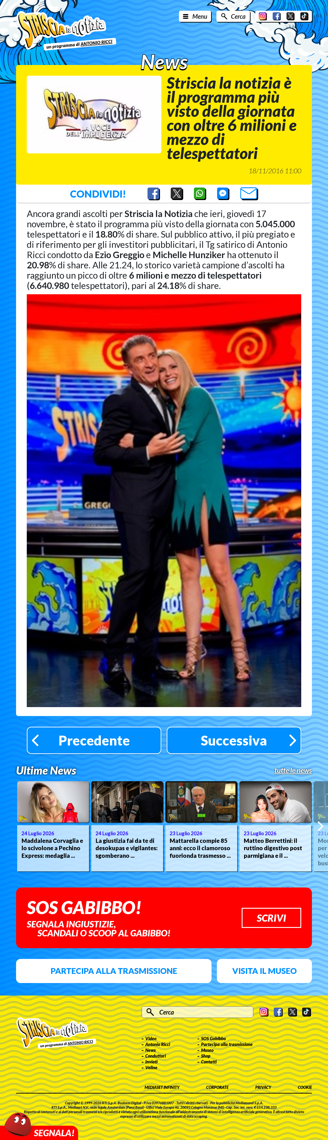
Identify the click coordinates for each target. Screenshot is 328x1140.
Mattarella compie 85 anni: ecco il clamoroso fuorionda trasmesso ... (200, 848)
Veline (151, 1067)
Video (150, 1038)
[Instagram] (263, 16)
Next (320, 826)
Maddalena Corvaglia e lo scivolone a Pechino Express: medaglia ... (52, 848)
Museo (207, 1050)
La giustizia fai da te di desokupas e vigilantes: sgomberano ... (126, 848)
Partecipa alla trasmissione (114, 971)
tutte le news (293, 770)
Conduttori (155, 1056)
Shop (205, 1056)
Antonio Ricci (157, 1044)
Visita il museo (264, 971)
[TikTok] (304, 16)
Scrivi (271, 918)
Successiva (234, 740)
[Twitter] (290, 16)
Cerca (238, 16)
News (150, 1050)
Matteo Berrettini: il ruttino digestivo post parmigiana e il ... (273, 848)
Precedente (94, 740)
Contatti (209, 1061)
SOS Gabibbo (213, 1038)
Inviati (151, 1061)
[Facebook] (277, 16)
